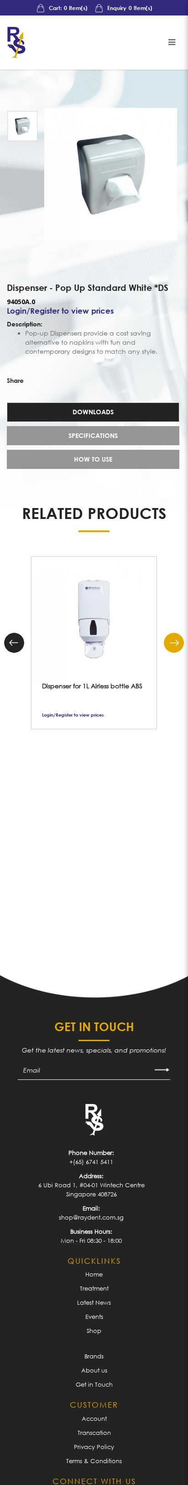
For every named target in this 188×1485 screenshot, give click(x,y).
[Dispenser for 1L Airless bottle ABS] (94, 619)
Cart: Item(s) (67, 8)
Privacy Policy (94, 1446)
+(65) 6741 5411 (91, 1161)
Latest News (94, 1302)
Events (94, 1316)
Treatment (94, 1288)
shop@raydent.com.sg (91, 1217)
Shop (94, 1330)
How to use (93, 459)
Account (94, 1418)
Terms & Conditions (94, 1461)
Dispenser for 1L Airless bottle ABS (92, 686)
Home (94, 1274)
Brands (94, 1356)
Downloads (93, 412)
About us (94, 1370)
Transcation (94, 1432)
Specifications (93, 435)
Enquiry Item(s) (129, 8)
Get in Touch (94, 1384)
